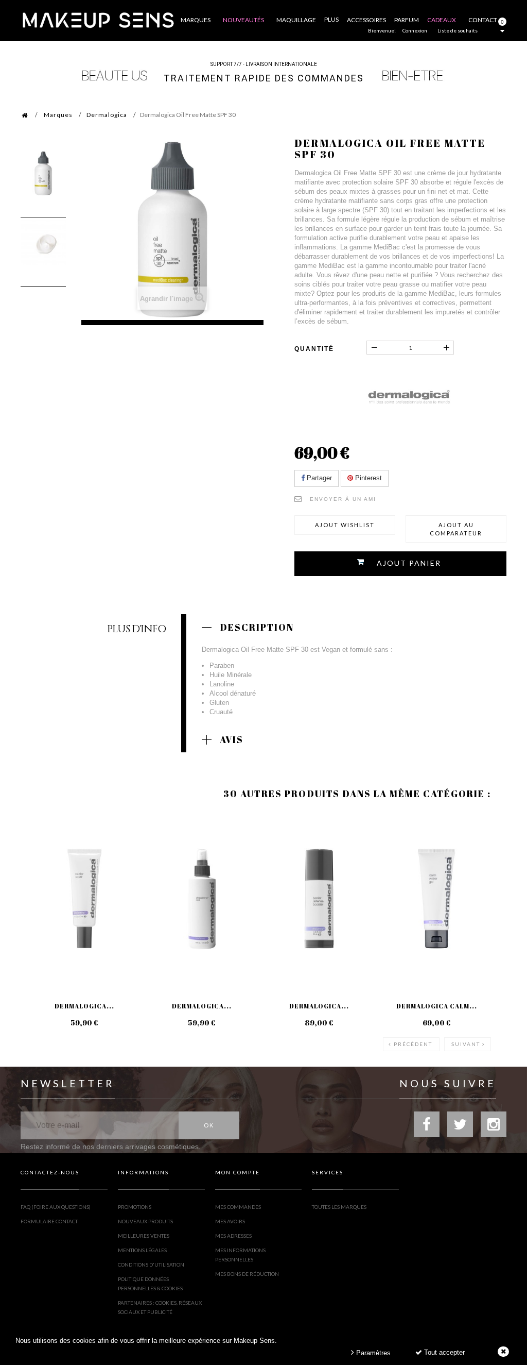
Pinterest (367, 478)
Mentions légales (142, 1250)
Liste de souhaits (457, 30)
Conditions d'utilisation (151, 1264)
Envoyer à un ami (343, 499)
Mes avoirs (230, 1221)
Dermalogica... (84, 1006)
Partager (318, 478)
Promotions (134, 1207)
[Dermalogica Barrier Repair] (84, 898)
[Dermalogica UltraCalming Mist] (201, 898)
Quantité (314, 348)
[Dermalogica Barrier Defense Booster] (319, 898)
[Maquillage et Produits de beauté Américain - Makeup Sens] (98, 19)
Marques (58, 115)
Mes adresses (233, 1236)
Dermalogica (106, 115)
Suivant (465, 1044)
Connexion (414, 30)
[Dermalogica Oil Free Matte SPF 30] (43, 173)
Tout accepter (443, 1352)
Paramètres (372, 1353)
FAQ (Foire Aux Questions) (56, 1207)
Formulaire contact (49, 1221)
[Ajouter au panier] (158, 854)
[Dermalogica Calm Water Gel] (436, 898)
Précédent (413, 1044)
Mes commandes (238, 1207)
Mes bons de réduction (247, 1274)
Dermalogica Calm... (436, 1006)
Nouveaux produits (145, 1221)
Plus (331, 19)
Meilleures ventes (143, 1236)
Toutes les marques (339, 1207)
